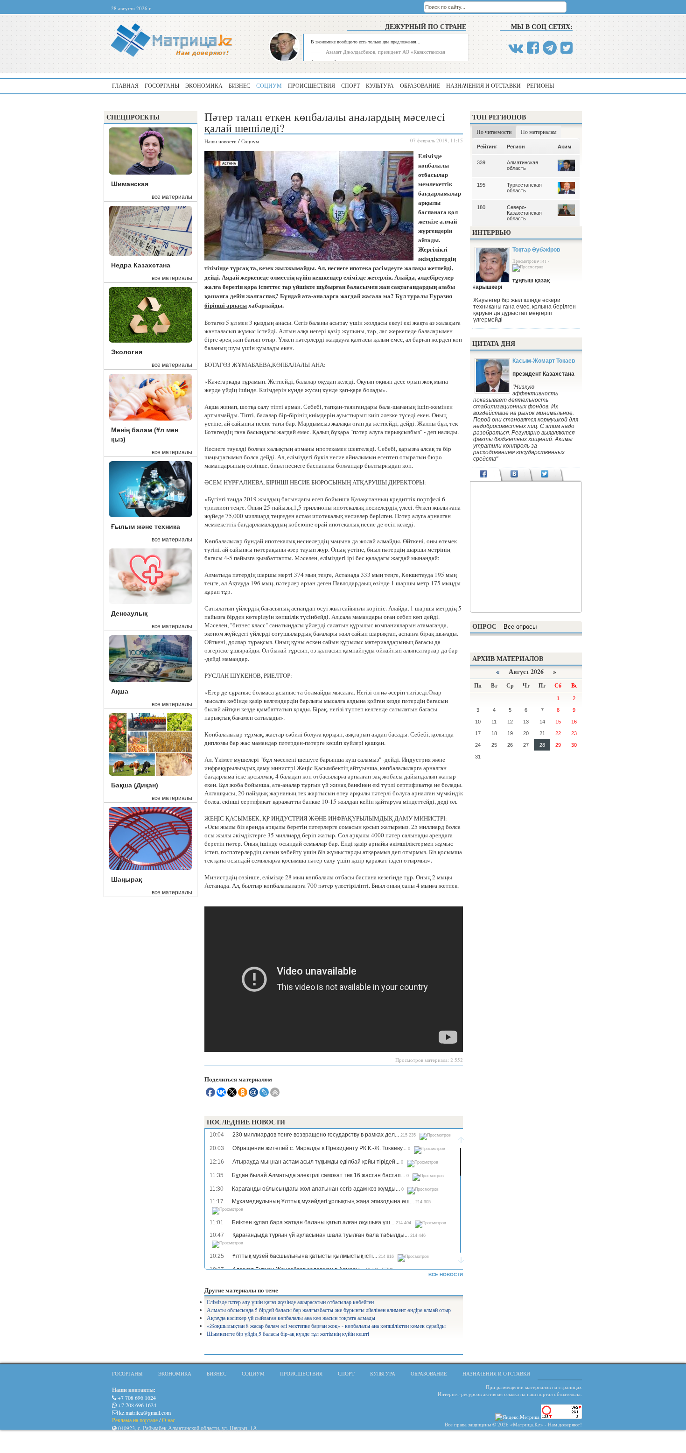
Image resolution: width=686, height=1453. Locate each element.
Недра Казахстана (140, 265)
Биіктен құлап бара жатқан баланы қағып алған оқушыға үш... (313, 1222)
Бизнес (239, 85)
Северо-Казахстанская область (524, 212)
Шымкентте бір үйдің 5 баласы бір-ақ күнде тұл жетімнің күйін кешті (288, 1333)
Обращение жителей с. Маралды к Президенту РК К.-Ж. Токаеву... (319, 1148)
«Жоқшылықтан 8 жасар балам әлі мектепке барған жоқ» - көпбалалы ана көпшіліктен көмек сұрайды (326, 1325)
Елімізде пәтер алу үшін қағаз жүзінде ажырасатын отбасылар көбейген (290, 1302)
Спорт (350, 85)
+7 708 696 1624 (136, 1397)
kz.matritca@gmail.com (144, 1412)
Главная (125, 85)
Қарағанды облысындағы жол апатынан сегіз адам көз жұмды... (316, 1189)
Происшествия (311, 85)
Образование (420, 85)
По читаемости (493, 131)
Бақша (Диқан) (134, 785)
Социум (269, 85)
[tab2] (514, 474)
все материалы (172, 197)
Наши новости (220, 141)
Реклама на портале (135, 1420)
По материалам (539, 131)
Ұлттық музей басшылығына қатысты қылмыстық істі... (304, 1256)
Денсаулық (129, 613)
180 (481, 207)
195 (481, 185)
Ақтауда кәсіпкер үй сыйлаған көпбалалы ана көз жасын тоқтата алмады (291, 1317)
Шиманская (129, 184)
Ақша (119, 691)
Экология (126, 352)
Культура (380, 85)
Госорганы (162, 85)
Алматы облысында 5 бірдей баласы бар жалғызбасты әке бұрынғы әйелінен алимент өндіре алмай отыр (329, 1309)
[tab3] (545, 474)
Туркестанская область (524, 187)
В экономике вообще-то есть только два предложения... (365, 41)
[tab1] (483, 474)
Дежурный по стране (425, 26)
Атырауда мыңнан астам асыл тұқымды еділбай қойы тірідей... (315, 1161)
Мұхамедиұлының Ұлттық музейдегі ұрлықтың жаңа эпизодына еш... (323, 1201)
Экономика (204, 85)
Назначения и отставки (483, 85)
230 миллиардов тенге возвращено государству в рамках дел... (315, 1134)
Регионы (540, 85)
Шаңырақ (126, 879)
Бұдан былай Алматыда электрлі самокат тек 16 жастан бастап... (318, 1175)
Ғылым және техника (145, 526)
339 (481, 162)
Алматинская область (522, 165)
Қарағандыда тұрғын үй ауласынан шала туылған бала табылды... (320, 1235)
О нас (168, 1420)
